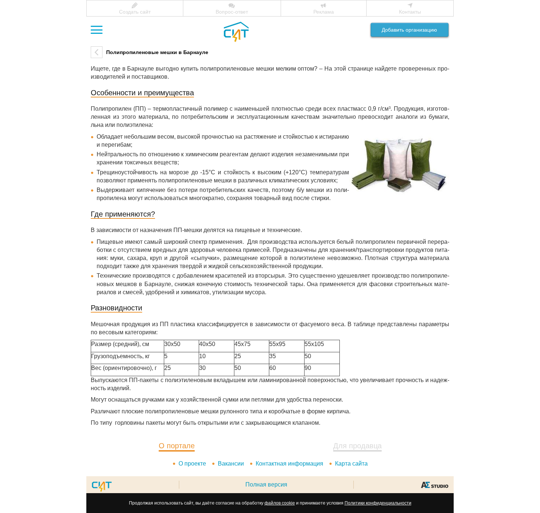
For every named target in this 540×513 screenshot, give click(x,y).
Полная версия (266, 484)
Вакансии (231, 463)
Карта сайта (351, 463)
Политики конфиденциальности (378, 503)
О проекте (192, 463)
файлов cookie (279, 503)
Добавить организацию (409, 30)
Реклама (323, 12)
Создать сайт (135, 12)
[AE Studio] (434, 484)
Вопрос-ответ (232, 12)
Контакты (410, 12)
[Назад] (96, 52)
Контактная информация (289, 463)
